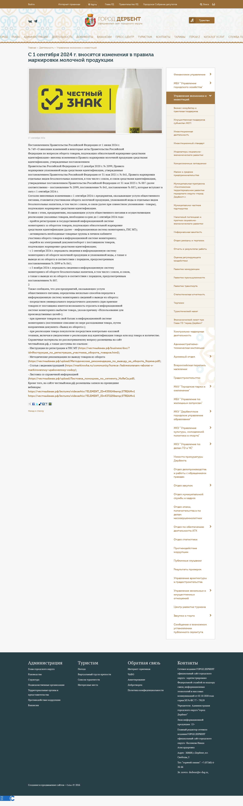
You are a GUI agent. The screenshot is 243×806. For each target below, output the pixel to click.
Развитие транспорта (185, 286)
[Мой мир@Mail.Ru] (50, 404)
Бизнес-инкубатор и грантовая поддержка (186, 110)
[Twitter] (37, 404)
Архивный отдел (184, 356)
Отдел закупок (183, 485)
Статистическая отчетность (189, 294)
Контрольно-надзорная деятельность (189, 333)
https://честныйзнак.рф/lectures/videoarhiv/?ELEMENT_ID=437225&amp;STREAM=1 (81, 395)
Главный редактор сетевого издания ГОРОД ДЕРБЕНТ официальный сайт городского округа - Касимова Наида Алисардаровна (195, 738)
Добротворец (135, 684)
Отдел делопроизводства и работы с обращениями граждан (190, 473)
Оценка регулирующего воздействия (187, 259)
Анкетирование (136, 679)
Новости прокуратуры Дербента (188, 458)
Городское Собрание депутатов (160, 4)
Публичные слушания (188, 560)
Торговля (179, 303)
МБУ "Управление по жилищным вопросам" (188, 401)
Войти (31, 4)
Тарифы (179, 37)
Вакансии (104, 37)
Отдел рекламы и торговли (189, 240)
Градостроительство (187, 377)
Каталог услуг (214, 37)
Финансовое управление (189, 74)
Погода (82, 669)
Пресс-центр (125, 37)
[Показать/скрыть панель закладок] (29, 404)
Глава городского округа (41, 669)
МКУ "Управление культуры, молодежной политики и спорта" (189, 432)
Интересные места (88, 684)
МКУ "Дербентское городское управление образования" (188, 415)
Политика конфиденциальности (146, 690)
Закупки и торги (184, 615)
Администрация (36, 37)
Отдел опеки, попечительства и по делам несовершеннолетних (188, 512)
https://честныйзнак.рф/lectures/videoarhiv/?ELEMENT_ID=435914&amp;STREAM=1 (81, 391)
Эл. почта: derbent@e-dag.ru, (193, 772)
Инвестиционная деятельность (183, 133)
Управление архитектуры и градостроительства (190, 580)
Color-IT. (71, 785)
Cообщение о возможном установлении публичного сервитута (190, 628)
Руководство (35, 674)
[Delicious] (40, 404)
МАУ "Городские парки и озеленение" (189, 388)
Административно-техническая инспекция (189, 346)
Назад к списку (36, 411)
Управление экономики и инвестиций (190, 97)
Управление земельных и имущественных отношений (190, 594)
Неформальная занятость (188, 232)
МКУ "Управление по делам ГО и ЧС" (187, 446)
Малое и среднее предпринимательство (186, 174)
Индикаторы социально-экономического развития (188, 153)
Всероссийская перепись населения (190, 367)
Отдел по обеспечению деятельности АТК (189, 528)
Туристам (145, 37)
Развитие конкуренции (187, 269)
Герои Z (194, 37)
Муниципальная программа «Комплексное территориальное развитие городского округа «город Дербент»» (189, 190)
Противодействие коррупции (185, 550)
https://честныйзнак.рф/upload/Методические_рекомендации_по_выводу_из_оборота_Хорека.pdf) (94, 361)
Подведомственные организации (46, 684)
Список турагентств (89, 679)
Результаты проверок (188, 569)
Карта (94, 4)
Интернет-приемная (69, 4)
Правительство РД (128, 4)
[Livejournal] (46, 404)
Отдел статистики (185, 539)
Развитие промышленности (189, 277)
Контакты (163, 37)
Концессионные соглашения (190, 163)
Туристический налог (186, 311)
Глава (16, 37)
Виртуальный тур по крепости (94, 674)
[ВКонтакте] (43, 404)
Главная (32, 47)
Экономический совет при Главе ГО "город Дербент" (189, 322)
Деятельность (62, 37)
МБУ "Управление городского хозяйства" (188, 85)
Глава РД (109, 4)
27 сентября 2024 (36, 137)
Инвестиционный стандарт (189, 143)
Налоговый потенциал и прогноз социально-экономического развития (188, 220)
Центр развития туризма (190, 607)
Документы (84, 37)
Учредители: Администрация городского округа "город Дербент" (194, 710)
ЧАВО (131, 674)
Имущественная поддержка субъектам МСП (189, 122)
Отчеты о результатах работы (190, 249)
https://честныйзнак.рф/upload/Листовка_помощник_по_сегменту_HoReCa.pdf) (81, 378)
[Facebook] (33, 404)
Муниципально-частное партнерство (187, 207)
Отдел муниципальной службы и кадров (188, 496)
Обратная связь (144, 663)
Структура (33, 679)
